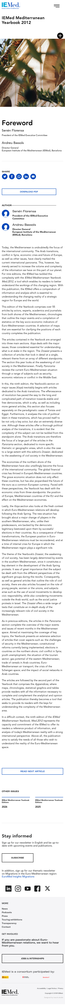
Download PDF (29, 191)
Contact (6, 927)
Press (5, 916)
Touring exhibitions (12, 919)
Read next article (32, 771)
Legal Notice (52, 988)
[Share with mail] (33, 176)
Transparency (9, 923)
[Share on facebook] (12, 176)
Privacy (60, 988)
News (5, 909)
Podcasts (7, 912)
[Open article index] (60, 36)
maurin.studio (58, 997)
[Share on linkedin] (26, 176)
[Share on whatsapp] (19, 176)
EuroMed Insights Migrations (18, 876)
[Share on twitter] (5, 176)
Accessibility (41, 988)
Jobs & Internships (32, 958)
